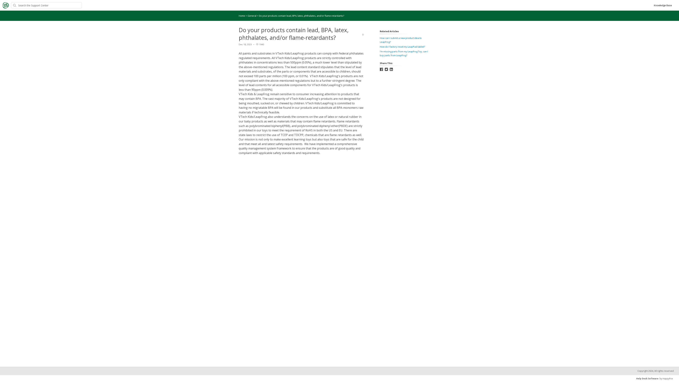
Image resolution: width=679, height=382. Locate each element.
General (252, 15)
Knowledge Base (663, 5)
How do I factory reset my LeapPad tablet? (402, 46)
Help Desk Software (647, 378)
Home (242, 15)
